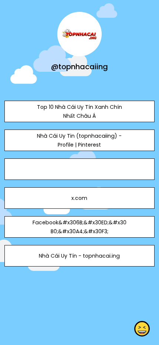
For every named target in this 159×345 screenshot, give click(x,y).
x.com (79, 198)
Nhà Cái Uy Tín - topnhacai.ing (79, 255)
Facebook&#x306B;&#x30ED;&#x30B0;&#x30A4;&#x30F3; (79, 227)
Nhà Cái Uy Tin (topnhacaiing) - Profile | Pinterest (79, 140)
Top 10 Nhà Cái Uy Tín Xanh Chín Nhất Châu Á (79, 111)
